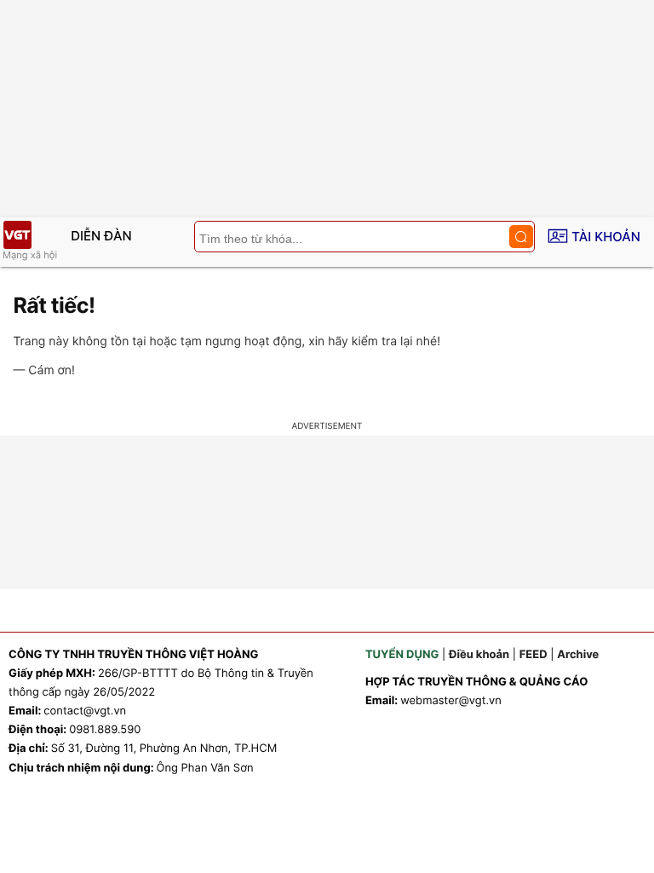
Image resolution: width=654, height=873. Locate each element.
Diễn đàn (101, 236)
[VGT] (17, 235)
